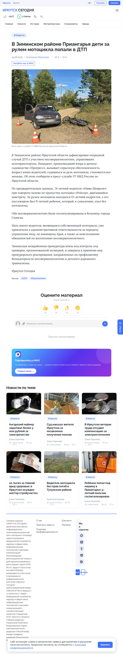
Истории (34, 24)
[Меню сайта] (117, 10)
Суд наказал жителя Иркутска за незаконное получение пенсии (60, 429)
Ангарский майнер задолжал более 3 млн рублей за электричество (21, 429)
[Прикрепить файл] (23, 323)
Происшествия (38, 278)
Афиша (85, 24)
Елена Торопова (16, 439)
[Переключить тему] (35, 16)
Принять (105, 644)
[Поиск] (41, 16)
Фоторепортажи (52, 24)
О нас (39, 520)
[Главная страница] (18, 10)
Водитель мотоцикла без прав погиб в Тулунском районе (61, 486)
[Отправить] (105, 323)
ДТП (25, 278)
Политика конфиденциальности (47, 530)
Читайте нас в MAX (23, 63)
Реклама (66, 525)
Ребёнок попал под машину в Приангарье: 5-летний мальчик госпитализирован (97, 489)
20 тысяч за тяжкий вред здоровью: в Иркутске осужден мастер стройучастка (23, 488)
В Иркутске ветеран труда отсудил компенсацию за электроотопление (98, 429)
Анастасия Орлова (55, 499)
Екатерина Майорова (37, 57)
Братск (16, 3)
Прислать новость (45, 525)
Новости (21, 24)
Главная (9, 24)
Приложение (78, 572)
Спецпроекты (71, 24)
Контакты (66, 520)
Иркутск (6, 3)
